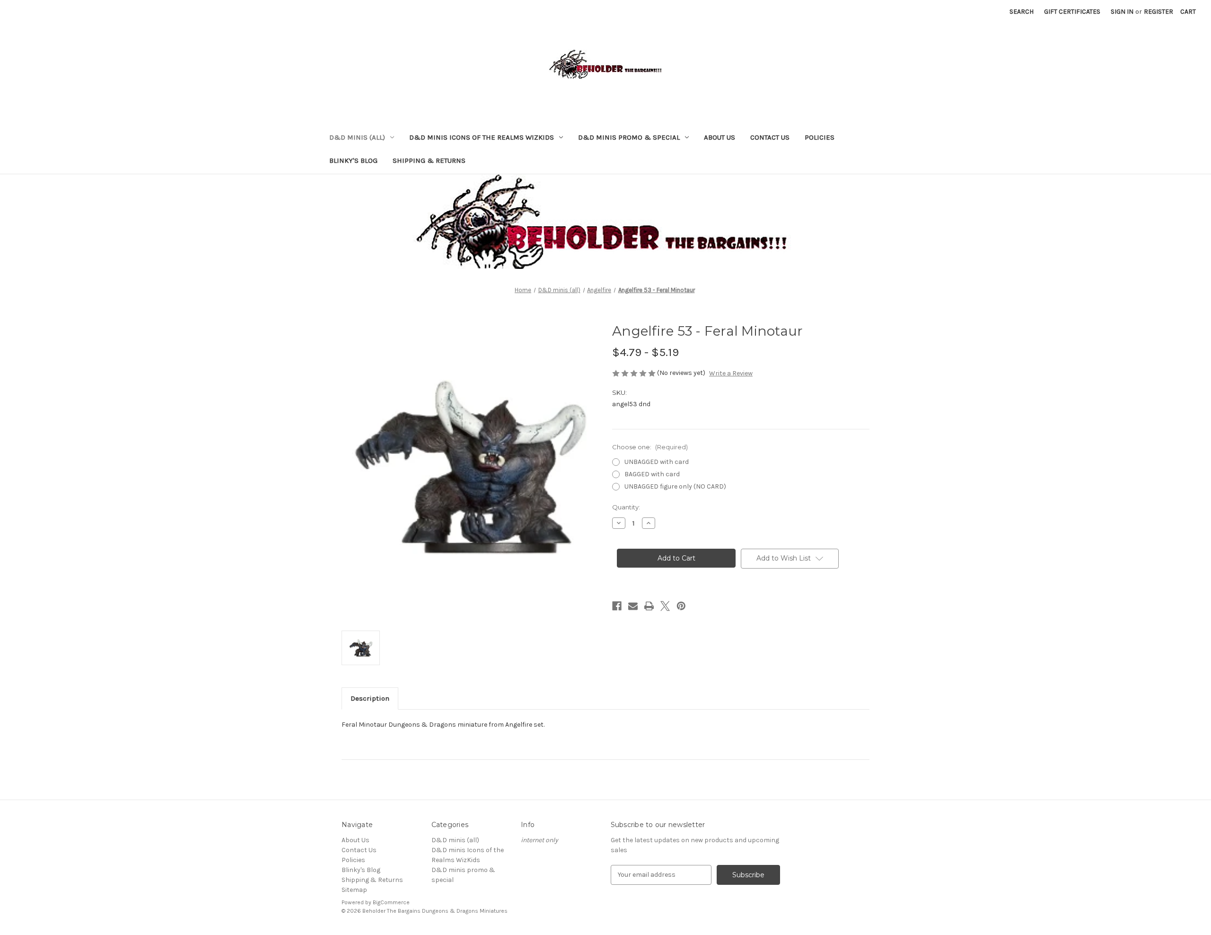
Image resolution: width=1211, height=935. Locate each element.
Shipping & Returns (429, 160)
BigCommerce (391, 902)
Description (370, 698)
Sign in (1122, 12)
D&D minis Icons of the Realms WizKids (481, 137)
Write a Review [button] (731, 373)
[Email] (633, 606)
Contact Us (770, 137)
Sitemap (354, 890)
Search (1021, 12)
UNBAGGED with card (656, 462)
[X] (665, 606)
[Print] (649, 606)
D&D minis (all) (357, 137)
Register (1158, 12)
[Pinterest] (681, 606)
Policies (819, 137)
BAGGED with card (652, 474)
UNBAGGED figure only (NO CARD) (675, 486)
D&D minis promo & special (629, 137)
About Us (719, 137)
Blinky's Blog (353, 160)
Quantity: (626, 507)
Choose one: (650, 447)
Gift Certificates (1072, 12)
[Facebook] (617, 606)
